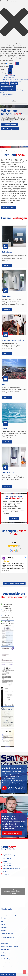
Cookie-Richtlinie (8, 94)
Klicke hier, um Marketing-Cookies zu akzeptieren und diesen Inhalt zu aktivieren (13, 891)
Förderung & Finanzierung (8, 915)
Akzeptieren (4, 83)
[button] (14, 22)
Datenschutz (6, 96)
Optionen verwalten (9, 75)
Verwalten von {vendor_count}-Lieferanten (15, 79)
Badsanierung (5, 949)
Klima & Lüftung (5, 958)
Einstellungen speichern (8, 90)
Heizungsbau (4, 943)
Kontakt (3, 924)
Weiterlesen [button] (5, 570)
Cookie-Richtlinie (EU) (7, 933)
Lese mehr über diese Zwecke (12, 81)
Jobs (2, 921)
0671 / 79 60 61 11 (17, 787)
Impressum (6, 98)
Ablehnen (14, 83)
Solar (2, 952)
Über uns (3, 918)
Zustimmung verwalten (7, 974)
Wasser (3, 955)
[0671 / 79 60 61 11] (4, 788)
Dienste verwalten (8, 77)
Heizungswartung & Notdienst (9, 946)
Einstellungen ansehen (7, 86)
